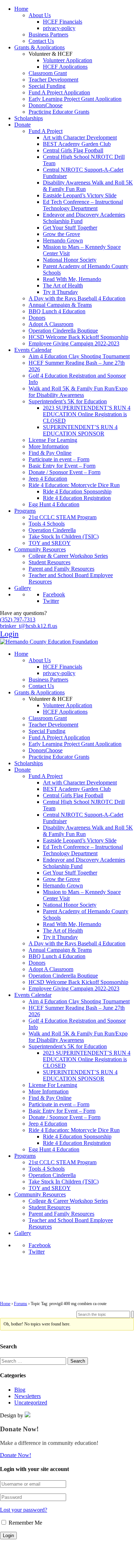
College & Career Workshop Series (68, 556)
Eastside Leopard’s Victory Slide (79, 195)
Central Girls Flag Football (73, 150)
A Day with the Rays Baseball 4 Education (77, 298)
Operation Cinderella (52, 530)
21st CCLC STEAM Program (62, 517)
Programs (25, 511)
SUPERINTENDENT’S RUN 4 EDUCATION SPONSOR (80, 430)
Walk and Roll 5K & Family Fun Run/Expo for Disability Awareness (78, 391)
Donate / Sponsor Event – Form (64, 472)
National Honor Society (69, 260)
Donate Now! (15, 1455)
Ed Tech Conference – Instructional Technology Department (83, 205)
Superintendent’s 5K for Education (68, 401)
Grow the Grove (61, 234)
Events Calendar (32, 350)
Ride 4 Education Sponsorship (77, 491)
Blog (19, 1390)
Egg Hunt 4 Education (54, 504)
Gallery (22, 588)
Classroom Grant (48, 73)
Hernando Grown (63, 240)
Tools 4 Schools (47, 524)
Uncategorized (30, 1402)
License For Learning (53, 440)
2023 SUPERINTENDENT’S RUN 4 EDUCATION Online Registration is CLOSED (86, 414)
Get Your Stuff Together (70, 228)
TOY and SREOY (50, 543)
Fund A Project (46, 131)
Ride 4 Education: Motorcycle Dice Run (74, 485)
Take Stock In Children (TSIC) (64, 536)
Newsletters (27, 1396)
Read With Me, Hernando (72, 279)
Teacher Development (53, 80)
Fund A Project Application (59, 92)
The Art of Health (63, 285)
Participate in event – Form (59, 459)
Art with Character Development (80, 137)
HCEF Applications (65, 67)
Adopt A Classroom (51, 324)
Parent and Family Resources (61, 569)
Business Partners (48, 34)
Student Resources (49, 562)
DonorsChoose (46, 105)
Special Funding (47, 86)
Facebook (54, 594)
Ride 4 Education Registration (77, 498)
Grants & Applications (39, 47)
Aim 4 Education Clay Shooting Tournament (79, 356)
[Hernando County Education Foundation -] (49, 642)
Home (21, 9)
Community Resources (40, 549)
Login (9, 633)
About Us (40, 15)
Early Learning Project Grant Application (75, 99)
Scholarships (28, 118)
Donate (22, 125)
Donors (37, 318)
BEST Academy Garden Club (77, 144)
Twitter (51, 601)
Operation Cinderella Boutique (63, 331)
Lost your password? (23, 1510)
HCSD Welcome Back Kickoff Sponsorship (78, 337)
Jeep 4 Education (48, 479)
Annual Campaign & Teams (60, 305)
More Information (49, 446)
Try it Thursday (60, 292)
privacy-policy (59, 28)
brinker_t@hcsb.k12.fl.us (28, 626)
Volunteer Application (67, 60)
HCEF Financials (62, 22)
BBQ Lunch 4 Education (57, 311)
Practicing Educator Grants (59, 112)
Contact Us (41, 41)
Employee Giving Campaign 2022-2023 (74, 343)
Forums (20, 1303)
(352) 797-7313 (17, 619)
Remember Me (24, 1523)
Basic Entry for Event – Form (62, 466)
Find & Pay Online (50, 453)
